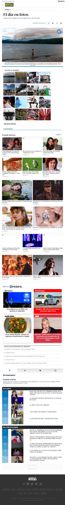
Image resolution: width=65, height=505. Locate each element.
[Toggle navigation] (2, 5)
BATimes (43, 493)
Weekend (42, 489)
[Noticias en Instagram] (24, 484)
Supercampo (59, 489)
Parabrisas (50, 489)
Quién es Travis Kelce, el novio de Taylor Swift (20, 349)
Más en (6, 287)
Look (20, 493)
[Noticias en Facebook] (28, 484)
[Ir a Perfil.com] (61, 1)
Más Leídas (7, 389)
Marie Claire (20, 489)
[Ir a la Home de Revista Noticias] (9, 4)
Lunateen (36, 493)
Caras (13, 489)
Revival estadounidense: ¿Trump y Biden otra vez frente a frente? (26, 363)
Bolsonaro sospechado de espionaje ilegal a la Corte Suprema (25, 356)
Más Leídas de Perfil (10, 427)
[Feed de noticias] (36, 484)
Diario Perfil (6, 489)
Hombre (35, 489)
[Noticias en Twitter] (32, 484)
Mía (30, 493)
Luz (25, 493)
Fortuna (29, 489)
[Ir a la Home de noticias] (32, 479)
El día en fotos (10, 353)
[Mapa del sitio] (40, 484)
